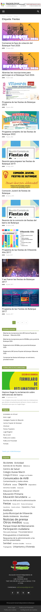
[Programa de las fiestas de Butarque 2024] (20, 91)
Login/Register (8, 432)
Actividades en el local (10, 414)
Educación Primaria (13, 494)
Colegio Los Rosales (26, 475)
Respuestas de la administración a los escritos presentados (19, 539)
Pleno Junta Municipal (10, 532)
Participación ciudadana (16, 529)
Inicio (3, 16)
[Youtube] (29, 593)
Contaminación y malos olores (15, 481)
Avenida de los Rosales (12, 466)
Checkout (6, 426)
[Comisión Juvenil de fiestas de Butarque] (20, 179)
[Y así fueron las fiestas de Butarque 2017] (20, 268)
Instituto (8, 510)
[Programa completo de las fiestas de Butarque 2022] (20, 120)
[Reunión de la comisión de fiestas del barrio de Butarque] (20, 209)
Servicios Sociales (18, 543)
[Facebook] (12, 593)
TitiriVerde (28, 543)
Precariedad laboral (26, 532)
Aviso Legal (7, 417)
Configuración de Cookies (28, 610)
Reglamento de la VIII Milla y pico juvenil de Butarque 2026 (19, 346)
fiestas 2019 (16, 504)
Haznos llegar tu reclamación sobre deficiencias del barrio (18, 393)
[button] (3, 11)
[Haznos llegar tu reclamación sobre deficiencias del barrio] (20, 381)
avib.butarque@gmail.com (25, 587)
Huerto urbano (15, 507)
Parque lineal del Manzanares (18, 526)
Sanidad (7, 543)
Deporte (23, 484)
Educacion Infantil (11, 491)
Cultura (7, 484)
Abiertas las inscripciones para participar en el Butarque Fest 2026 (18, 73)
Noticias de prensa (15, 519)
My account (7, 435)
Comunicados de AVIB (16, 478)
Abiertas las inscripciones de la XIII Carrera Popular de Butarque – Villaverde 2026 (20, 334)
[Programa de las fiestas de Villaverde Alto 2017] (20, 238)
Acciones (8, 463)
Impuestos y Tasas (28, 507)
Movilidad (24, 516)
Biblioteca (26, 466)
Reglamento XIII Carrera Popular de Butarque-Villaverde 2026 (20, 352)
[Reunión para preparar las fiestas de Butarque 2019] (20, 150)
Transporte (7, 547)
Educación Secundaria (15, 497)
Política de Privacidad (10, 441)
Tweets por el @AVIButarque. (11, 451)
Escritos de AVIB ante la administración (19, 500)
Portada (5, 444)
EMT (30, 497)
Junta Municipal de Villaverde (17, 513)
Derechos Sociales (9, 488)
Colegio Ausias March (14, 472)
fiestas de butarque (27, 504)
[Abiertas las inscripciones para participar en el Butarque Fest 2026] (20, 61)
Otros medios (12, 522)
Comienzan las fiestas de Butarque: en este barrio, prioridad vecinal (19, 358)
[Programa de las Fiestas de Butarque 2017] (20, 297)
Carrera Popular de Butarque (12, 423)
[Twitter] (23, 593)
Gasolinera (6, 507)
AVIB (3, 48)
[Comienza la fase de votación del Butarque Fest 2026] (20, 32)
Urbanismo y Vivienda (24, 547)
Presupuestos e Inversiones (16, 535)
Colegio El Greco (10, 475)
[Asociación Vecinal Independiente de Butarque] (20, 4)
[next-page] (26, 322)
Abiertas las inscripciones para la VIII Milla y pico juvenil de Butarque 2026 (21, 340)
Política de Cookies (9, 438)
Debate (14, 485)
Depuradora (32, 485)
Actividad (19, 463)
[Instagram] (18, 593)
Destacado (20, 488)
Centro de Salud (11, 469)
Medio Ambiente (11, 516)
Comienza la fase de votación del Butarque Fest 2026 (17, 44)
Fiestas (7, 503)
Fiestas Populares (9, 429)
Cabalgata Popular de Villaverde (13, 420)
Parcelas (26, 523)
